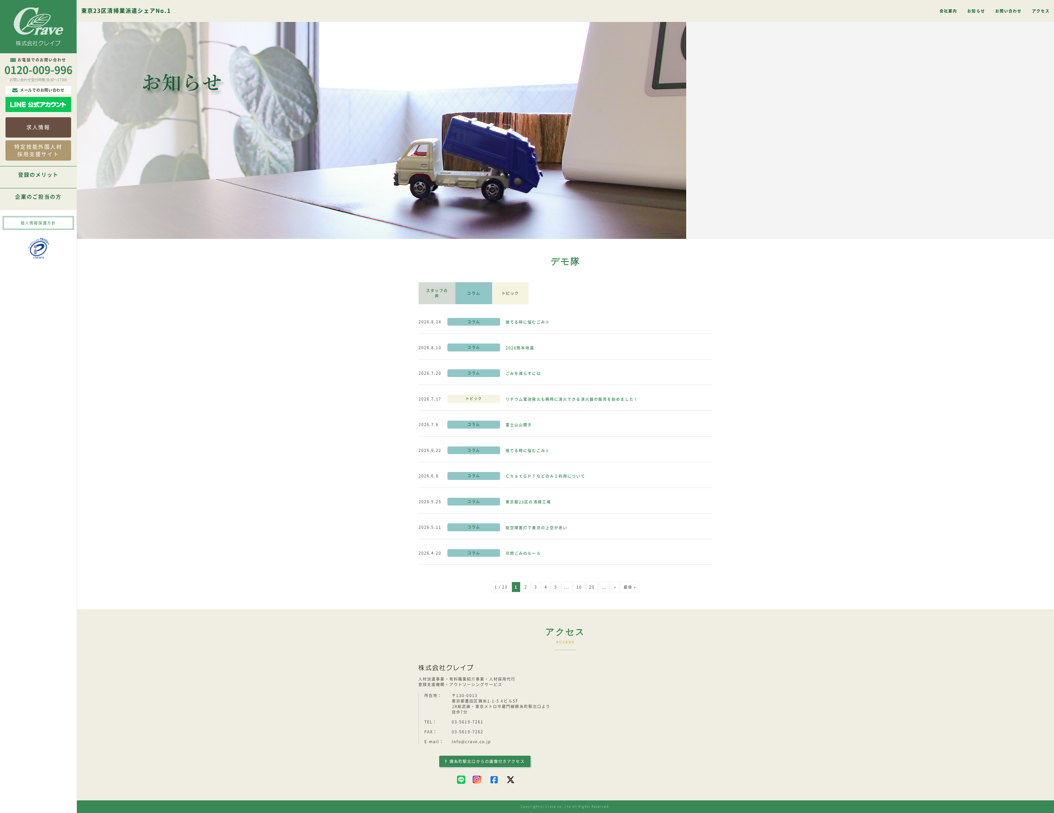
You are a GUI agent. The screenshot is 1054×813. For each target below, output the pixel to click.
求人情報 (38, 127)
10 (579, 587)
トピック (510, 293)
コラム (473, 293)
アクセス (1041, 11)
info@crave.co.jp (471, 742)
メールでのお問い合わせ (42, 90)
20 (592, 587)
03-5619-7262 (467, 732)
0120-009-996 (38, 70)
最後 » (630, 587)
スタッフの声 (437, 293)
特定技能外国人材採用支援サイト (38, 150)
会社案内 (948, 11)
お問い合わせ (1008, 11)
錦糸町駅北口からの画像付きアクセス (487, 761)
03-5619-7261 (467, 722)
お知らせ (976, 11)
